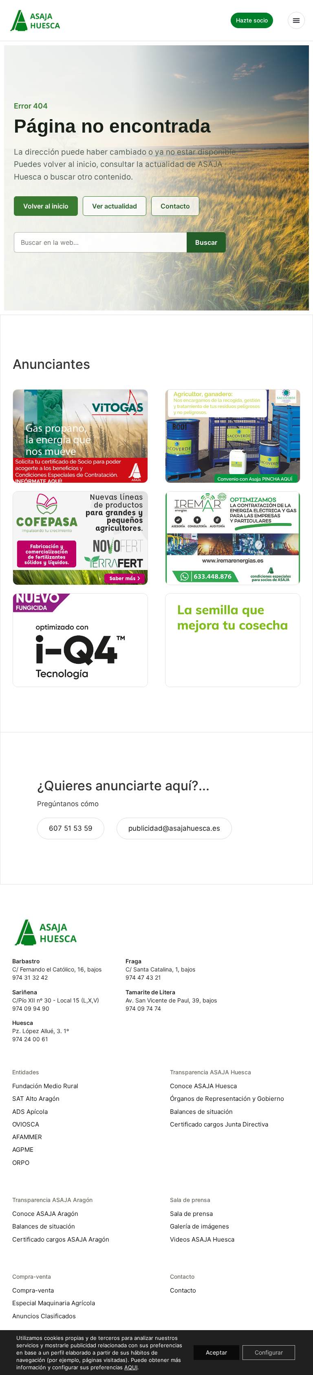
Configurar (269, 1352)
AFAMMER (27, 1137)
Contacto (175, 206)
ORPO (20, 1163)
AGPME (22, 1149)
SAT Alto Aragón (36, 1098)
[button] (296, 20)
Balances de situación (201, 1112)
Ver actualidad (114, 206)
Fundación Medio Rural (45, 1086)
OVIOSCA (25, 1124)
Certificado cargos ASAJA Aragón (60, 1239)
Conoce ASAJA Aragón (45, 1214)
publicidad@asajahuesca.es (174, 828)
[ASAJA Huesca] (35, 20)
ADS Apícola (30, 1112)
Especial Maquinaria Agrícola (53, 1303)
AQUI (130, 1367)
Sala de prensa (191, 1214)
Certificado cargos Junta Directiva (219, 1124)
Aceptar (216, 1352)
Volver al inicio (45, 206)
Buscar (206, 242)
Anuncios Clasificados (44, 1316)
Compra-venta (33, 1290)
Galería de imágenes (199, 1226)
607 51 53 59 (71, 828)
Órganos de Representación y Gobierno (227, 1098)
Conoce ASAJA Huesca (203, 1086)
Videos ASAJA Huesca (202, 1239)
